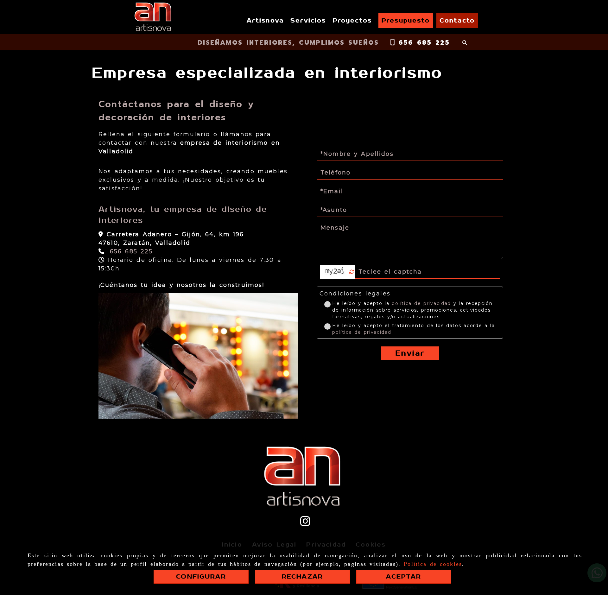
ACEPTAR (403, 576)
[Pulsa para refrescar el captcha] (351, 271)
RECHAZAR (302, 576)
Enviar (410, 353)
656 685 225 (422, 42)
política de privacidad (421, 303)
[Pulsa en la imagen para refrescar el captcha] (336, 271)
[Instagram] (305, 523)
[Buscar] (464, 42)
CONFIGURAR (201, 576)
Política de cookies (433, 564)
